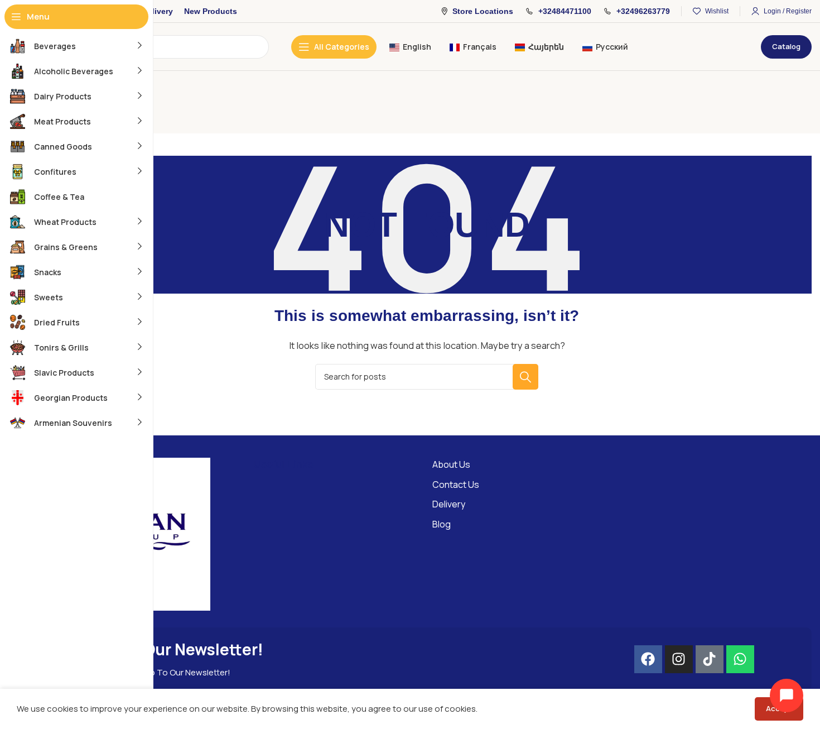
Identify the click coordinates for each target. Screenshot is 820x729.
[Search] (525, 377)
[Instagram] (679, 659)
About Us (451, 464)
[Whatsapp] (740, 659)
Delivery (448, 504)
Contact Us (455, 484)
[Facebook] (648, 659)
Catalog (786, 46)
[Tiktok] (709, 659)
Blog (441, 524)
